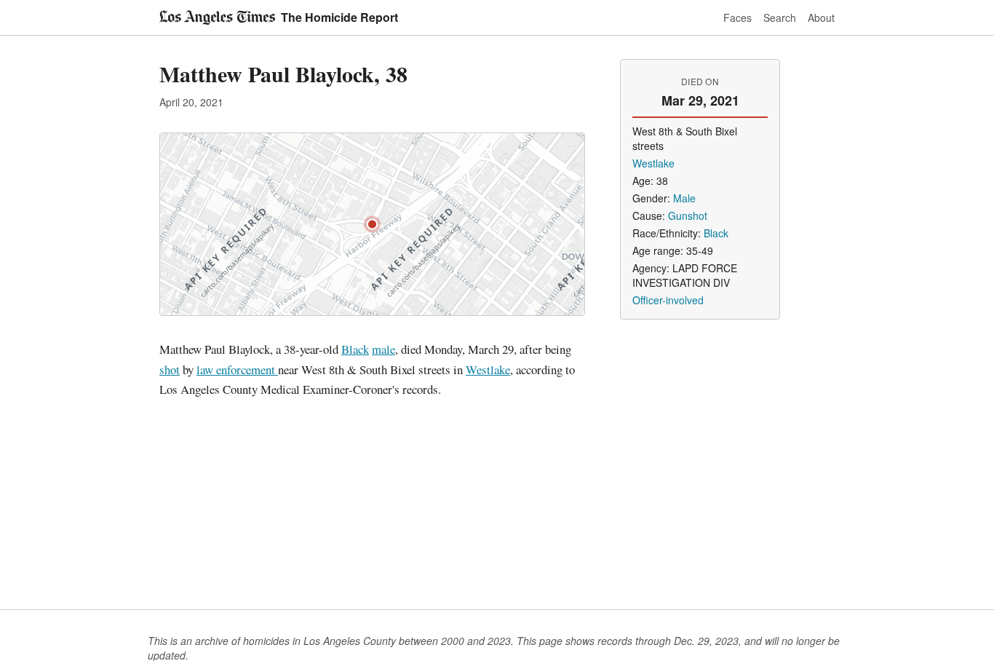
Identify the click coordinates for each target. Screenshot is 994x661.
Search (779, 17)
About (821, 17)
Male (684, 198)
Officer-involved (668, 300)
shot (169, 369)
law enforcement (237, 369)
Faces (737, 17)
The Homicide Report (339, 17)
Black (355, 349)
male (383, 349)
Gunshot (687, 215)
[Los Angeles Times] (217, 17)
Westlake (488, 369)
